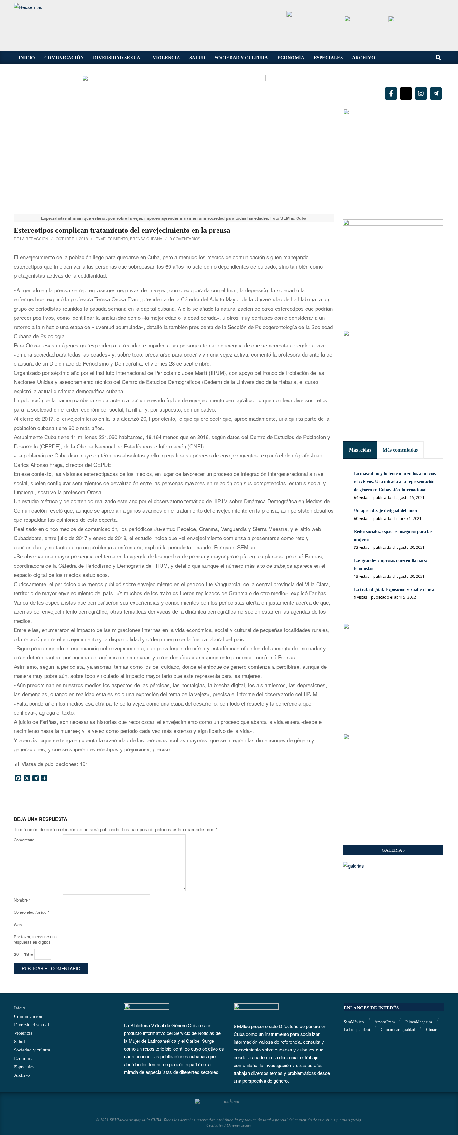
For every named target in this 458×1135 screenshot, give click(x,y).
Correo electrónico (31, 912)
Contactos (215, 1125)
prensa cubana (146, 238)
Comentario (24, 840)
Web (18, 924)
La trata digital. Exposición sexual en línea (394, 589)
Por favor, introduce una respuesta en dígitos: (35, 939)
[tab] (360, 450)
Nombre (22, 900)
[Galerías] (393, 865)
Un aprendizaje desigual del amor (385, 510)
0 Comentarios (185, 238)
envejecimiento (111, 238)
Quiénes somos (239, 1125)
